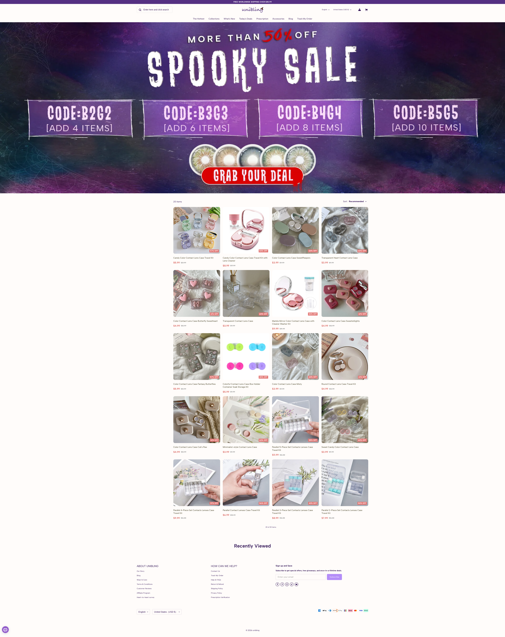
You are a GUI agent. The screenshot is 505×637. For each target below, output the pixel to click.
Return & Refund (217, 584)
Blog (138, 575)
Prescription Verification (220, 597)
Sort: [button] (353, 201)
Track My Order (217, 575)
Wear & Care (142, 580)
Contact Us (215, 571)
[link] (214, 19)
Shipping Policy (217, 588)
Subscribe (334, 577)
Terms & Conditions (144, 584)
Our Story (140, 571)
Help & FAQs (216, 580)
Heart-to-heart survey (145, 597)
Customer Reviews (144, 588)
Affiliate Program (143, 593)
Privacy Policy (216, 593)
